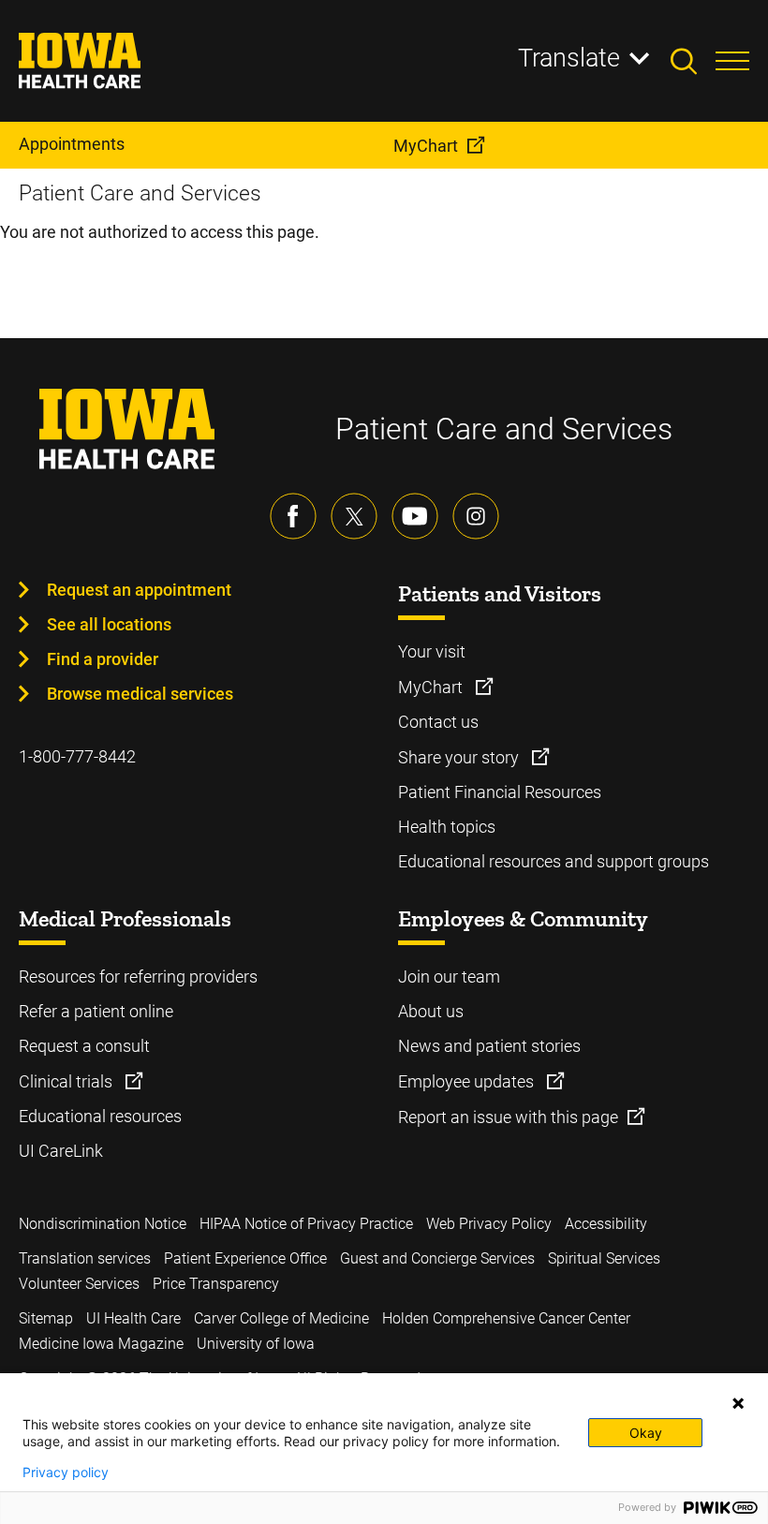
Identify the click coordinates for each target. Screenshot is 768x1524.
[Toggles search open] (693, 61)
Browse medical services (140, 693)
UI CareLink (61, 1151)
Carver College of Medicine (281, 1318)
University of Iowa (256, 1344)
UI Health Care (133, 1318)
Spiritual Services (604, 1258)
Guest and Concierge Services (437, 1258)
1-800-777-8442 (77, 756)
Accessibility (606, 1224)
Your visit (431, 651)
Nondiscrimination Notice (102, 1224)
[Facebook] (293, 516)
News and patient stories (489, 1046)
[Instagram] (475, 516)
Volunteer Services (79, 1284)
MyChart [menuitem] (425, 145)
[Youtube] (414, 516)
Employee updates (468, 1081)
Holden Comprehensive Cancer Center (506, 1318)
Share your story (460, 757)
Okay (645, 1433)
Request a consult (84, 1046)
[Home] (91, 61)
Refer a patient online (96, 1011)
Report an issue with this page (508, 1117)
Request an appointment (139, 589)
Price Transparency (216, 1284)
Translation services (85, 1258)
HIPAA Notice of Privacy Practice (306, 1224)
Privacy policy (65, 1472)
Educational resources (100, 1116)
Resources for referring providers (138, 976)
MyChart (432, 687)
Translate (569, 58)
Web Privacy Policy (489, 1224)
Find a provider (102, 659)
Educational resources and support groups (553, 861)
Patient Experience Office (245, 1258)
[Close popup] (738, 1403)
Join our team (449, 976)
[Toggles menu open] (732, 61)
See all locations (109, 624)
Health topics (446, 826)
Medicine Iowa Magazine (101, 1344)
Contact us (438, 722)
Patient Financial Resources (499, 792)
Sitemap (46, 1318)
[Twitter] (354, 516)
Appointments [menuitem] (72, 144)
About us (431, 1011)
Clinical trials (67, 1081)
